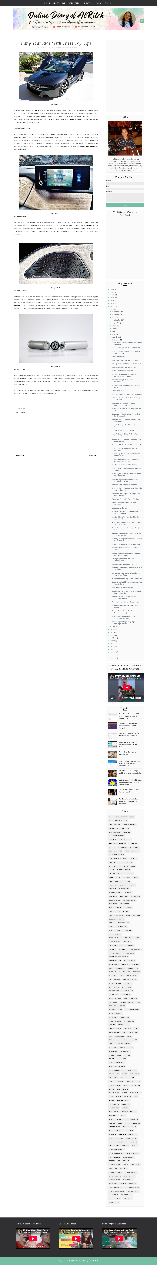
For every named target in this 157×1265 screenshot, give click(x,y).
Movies (112, 847)
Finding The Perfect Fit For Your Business (124, 503)
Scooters (113, 1040)
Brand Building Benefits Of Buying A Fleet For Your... (126, 352)
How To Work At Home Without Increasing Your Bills (123, 617)
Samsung (113, 1168)
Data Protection (133, 1081)
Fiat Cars (113, 1002)
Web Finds (113, 866)
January (115, 627)
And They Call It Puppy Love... (123, 588)
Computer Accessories (119, 923)
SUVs (129, 1036)
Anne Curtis (114, 964)
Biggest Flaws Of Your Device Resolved (127, 394)
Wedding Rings (124, 1044)
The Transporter (132, 1187)
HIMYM (111, 1100)
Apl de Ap (113, 1059)
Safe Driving (114, 877)
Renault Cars (114, 1164)
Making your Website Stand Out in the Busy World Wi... (126, 475)
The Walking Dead (116, 1191)
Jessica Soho (132, 1119)
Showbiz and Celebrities (119, 832)
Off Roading (114, 1146)
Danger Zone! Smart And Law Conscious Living (123, 612)
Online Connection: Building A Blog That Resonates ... (125, 529)
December (116, 312)
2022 (112, 298)
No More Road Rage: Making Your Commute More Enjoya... (125, 375)
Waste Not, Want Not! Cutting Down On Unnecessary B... (126, 592)
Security (123, 1168)
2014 (112, 635)
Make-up (112, 1134)
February (116, 340)
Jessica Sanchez (116, 1119)
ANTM (134, 979)
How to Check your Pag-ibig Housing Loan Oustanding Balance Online (129, 763)
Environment (122, 1089)
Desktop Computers (130, 964)
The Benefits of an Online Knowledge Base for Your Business (128, 801)
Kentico (130, 873)
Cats (123, 1078)
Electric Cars (115, 998)
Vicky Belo (113, 1195)
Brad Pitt (127, 983)
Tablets (112, 1044)
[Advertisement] (125, 76)
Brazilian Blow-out (117, 1070)
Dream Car (113, 994)
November (116, 314)
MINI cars (113, 976)
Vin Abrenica (126, 1195)
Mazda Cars (135, 949)
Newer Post (20, 456)
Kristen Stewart (116, 1130)
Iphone (128, 930)
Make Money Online (117, 885)
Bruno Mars (114, 1074)
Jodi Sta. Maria (115, 1123)
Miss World (131, 1138)
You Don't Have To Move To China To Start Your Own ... (125, 518)
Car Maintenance (59, 47)
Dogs (111, 968)
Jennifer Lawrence (117, 1006)
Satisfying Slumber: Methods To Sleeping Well (124, 560)
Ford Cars (129, 945)
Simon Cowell (115, 1176)
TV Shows (133, 843)
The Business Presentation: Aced (124, 485)
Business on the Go (119, 508)
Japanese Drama (116, 907)
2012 (112, 641)
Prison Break (114, 1157)
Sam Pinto (135, 1164)
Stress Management (128, 976)
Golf (136, 1096)
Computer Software (117, 926)
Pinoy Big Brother (116, 1153)
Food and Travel (132, 851)
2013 (112, 638)
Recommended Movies (118, 957)
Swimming (113, 1183)
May (114, 331)
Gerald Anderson (123, 1096)
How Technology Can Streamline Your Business (126, 426)
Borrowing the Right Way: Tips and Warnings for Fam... (125, 623)
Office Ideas (128, 953)
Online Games (115, 881)
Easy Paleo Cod (118, 391)
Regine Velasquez (116, 1036)
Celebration (114, 991)
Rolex (125, 1164)
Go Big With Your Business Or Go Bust (126, 364)
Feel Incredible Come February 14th (125, 602)
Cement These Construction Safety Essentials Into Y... (125, 480)
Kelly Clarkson (129, 1127)
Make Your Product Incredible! (123, 371)
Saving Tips (114, 862)
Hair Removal (122, 1100)
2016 (112, 629)
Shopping (113, 904)
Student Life (127, 862)
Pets (137, 938)
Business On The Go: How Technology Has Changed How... (126, 415)
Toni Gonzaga (132, 1191)
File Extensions (116, 930)
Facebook (120, 968)
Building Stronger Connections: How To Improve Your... (127, 540)
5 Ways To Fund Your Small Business (126, 544)
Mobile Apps (129, 1021)
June (114, 329)
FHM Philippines (130, 998)
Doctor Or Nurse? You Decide (123, 430)
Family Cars (114, 1093)
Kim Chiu (126, 972)
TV (110, 979)
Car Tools (113, 1078)
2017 (112, 309)
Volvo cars (114, 1202)
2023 (112, 295)
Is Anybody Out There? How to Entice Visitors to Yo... (126, 455)
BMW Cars (127, 942)
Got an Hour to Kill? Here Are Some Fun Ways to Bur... (127, 583)
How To (134, 858)
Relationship (123, 1161)
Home (47, 3)
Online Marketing (131, 1028)
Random (127, 881)
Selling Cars (114, 900)
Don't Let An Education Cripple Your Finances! (125, 549)
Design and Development (128, 847)
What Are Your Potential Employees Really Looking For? (125, 512)
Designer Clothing (132, 1085)
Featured (113, 896)
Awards (129, 907)
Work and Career (116, 836)
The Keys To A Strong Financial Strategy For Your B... (124, 404)
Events (131, 885)
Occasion (132, 1142)
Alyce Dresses (126, 1047)
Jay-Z (123, 1115)
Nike (111, 1142)
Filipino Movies (126, 1002)
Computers (124, 904)
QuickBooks (128, 1157)
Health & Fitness (128, 866)
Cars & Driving (71, 47)
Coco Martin (127, 991)
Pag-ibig (125, 1146)
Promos (128, 892)
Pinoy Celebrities (116, 855)
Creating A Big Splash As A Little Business (124, 449)
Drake (111, 1089)
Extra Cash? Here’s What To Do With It (126, 445)
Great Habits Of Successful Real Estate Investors (127, 343)
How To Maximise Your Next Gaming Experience (126, 399)
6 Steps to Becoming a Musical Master (127, 579)
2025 (112, 289)
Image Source (56, 104)
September (116, 320)
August (115, 323)
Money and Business (118, 821)
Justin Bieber (114, 972)
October (115, 317)
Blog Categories (71, 3)
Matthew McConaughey (119, 1017)
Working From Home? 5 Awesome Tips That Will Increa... (126, 534)
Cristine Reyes (115, 945)
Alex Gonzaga (115, 983)
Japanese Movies (128, 1112)
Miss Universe (115, 1021)
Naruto (112, 1025)
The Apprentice (115, 1187)
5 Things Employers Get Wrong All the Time (126, 410)
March (115, 337)
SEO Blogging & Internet (120, 839)
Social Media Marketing (119, 889)
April (114, 334)
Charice (131, 1078)
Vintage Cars (114, 1198)
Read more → (132, 170)
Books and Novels (117, 1066)
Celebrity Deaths (116, 919)
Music (111, 870)
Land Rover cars (132, 1010)
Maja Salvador (115, 1013)
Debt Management (130, 877)
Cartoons (123, 911)
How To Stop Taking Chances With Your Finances (127, 469)
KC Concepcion (115, 1010)
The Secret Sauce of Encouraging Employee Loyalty (125, 597)
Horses (125, 1108)
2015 (112, 632)
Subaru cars (114, 1180)
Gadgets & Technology (119, 828)
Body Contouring (116, 1062)
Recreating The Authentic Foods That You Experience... (126, 523)
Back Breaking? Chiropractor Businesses (123, 381)
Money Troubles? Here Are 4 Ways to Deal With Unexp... (126, 554)
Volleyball (127, 1198)
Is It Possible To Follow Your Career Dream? (125, 606)
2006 (112, 658)
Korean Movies (115, 892)
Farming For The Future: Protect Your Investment (126, 420)
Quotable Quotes (130, 1032)
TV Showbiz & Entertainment (121, 817)
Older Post (92, 456)
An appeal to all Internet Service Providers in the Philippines (128, 744)
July (114, 326)
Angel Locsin (129, 960)
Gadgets (112, 949)
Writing (126, 979)
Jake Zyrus (113, 1112)
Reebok (112, 1161)
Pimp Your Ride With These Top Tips (125, 499)
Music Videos (115, 953)
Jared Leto (113, 1115)
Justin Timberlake (132, 1123)
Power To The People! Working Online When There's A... (126, 495)
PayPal (134, 1146)
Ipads (138, 1002)
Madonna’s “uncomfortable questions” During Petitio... (127, 440)
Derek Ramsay (115, 1085)
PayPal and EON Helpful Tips (121, 938)
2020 (112, 301)
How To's (89, 3)
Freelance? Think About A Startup (124, 465)
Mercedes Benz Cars (128, 1134)
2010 (112, 647)
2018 (112, 306)
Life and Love (114, 824)
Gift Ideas (124, 896)
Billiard (123, 1059)
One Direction (115, 1028)
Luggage (129, 1130)
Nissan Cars (123, 1025)
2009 (112, 649)
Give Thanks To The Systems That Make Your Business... (127, 489)
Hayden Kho (114, 1108)
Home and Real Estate (118, 858)
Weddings (113, 1047)
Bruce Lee (132, 1070)
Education (135, 896)
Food (111, 1096)
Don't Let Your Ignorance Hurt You (124, 564)
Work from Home (133, 915)
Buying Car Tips (115, 851)
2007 (112, 655)
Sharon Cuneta (115, 1172)
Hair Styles (114, 1104)
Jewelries (123, 949)
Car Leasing (114, 987)
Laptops (136, 972)
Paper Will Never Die (119, 357)
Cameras (113, 911)
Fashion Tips (132, 968)
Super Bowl (128, 1180)
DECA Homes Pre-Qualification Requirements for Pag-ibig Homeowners (130, 782)
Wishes (117, 979)
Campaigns (134, 1074)
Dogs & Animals (116, 915)
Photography (114, 1032)
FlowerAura (135, 1093)
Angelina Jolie (115, 1055)
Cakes (124, 1074)
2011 (112, 644)
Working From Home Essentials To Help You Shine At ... (127, 569)
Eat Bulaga (125, 994)
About (56, 3)
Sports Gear (129, 1176)
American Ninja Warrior (119, 1051)
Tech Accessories (128, 1183)
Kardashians (114, 1127)
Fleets (124, 1093)
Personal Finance (116, 1149)
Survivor (133, 1040)
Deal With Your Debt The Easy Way (125, 360)
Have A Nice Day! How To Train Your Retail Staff (125, 435)
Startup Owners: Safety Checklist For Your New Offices (126, 574)
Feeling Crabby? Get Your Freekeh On (126, 348)
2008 (112, 652)
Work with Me (104, 3)
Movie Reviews (129, 900)
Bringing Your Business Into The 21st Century (126, 386)
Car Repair (126, 987)
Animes (127, 1055)
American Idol (115, 960)
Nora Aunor (121, 1142)
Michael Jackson (116, 1138)
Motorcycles (115, 934)
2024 (112, 292)
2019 (112, 303)
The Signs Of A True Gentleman (124, 367)
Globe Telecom (123, 870)
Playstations (133, 1153)
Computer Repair (116, 1081)
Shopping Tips (131, 1172)
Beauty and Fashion (117, 843)
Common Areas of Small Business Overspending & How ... (125, 460)
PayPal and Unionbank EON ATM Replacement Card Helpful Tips (129, 716)
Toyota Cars (114, 942)
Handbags (126, 1104)
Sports (123, 1040)
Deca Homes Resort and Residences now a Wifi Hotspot (128, 726)
